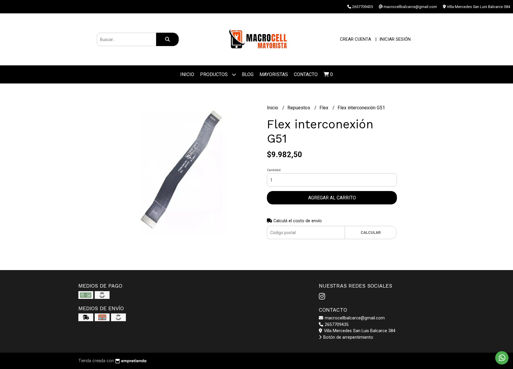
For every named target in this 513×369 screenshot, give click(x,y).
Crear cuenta (355, 39)
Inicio (187, 74)
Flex (324, 108)
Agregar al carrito (332, 198)
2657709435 (336, 324)
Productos (214, 74)
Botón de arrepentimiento (347, 337)
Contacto (306, 74)
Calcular (371, 232)
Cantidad (274, 170)
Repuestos (299, 108)
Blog (248, 74)
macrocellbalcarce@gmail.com (354, 318)
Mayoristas (273, 74)
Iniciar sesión (395, 39)
